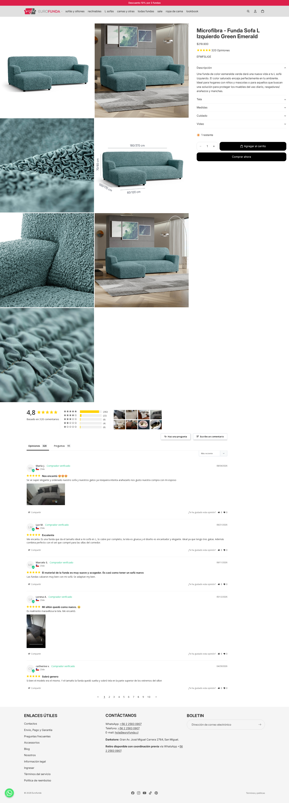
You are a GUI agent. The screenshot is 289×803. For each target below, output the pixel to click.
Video (200, 124)
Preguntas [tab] (59, 445)
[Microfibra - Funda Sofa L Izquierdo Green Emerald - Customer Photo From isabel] (131, 424)
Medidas (202, 107)
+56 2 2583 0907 (131, 724)
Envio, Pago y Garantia (38, 730)
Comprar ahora (241, 156)
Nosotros (30, 755)
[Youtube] (144, 793)
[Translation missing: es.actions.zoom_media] (47, 70)
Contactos (30, 723)
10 (148, 696)
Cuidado (202, 115)
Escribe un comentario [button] (212, 436)
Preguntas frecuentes (37, 736)
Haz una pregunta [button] (177, 436)
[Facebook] (133, 793)
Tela (199, 99)
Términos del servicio (37, 774)
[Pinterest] (156, 793)
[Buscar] (248, 11)
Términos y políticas (255, 793)
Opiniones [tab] (34, 445)
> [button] (156, 696)
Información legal (35, 761)
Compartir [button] (36, 512)
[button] (220, 512)
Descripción (204, 68)
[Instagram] (139, 793)
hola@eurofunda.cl (126, 732)
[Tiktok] (150, 793)
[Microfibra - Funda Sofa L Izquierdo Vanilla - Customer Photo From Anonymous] (119, 424)
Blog (27, 748)
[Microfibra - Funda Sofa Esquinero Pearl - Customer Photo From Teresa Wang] (131, 414)
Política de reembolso (37, 780)
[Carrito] (262, 11)
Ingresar (29, 767)
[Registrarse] (259, 724)
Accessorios (31, 742)
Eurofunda (36, 793)
